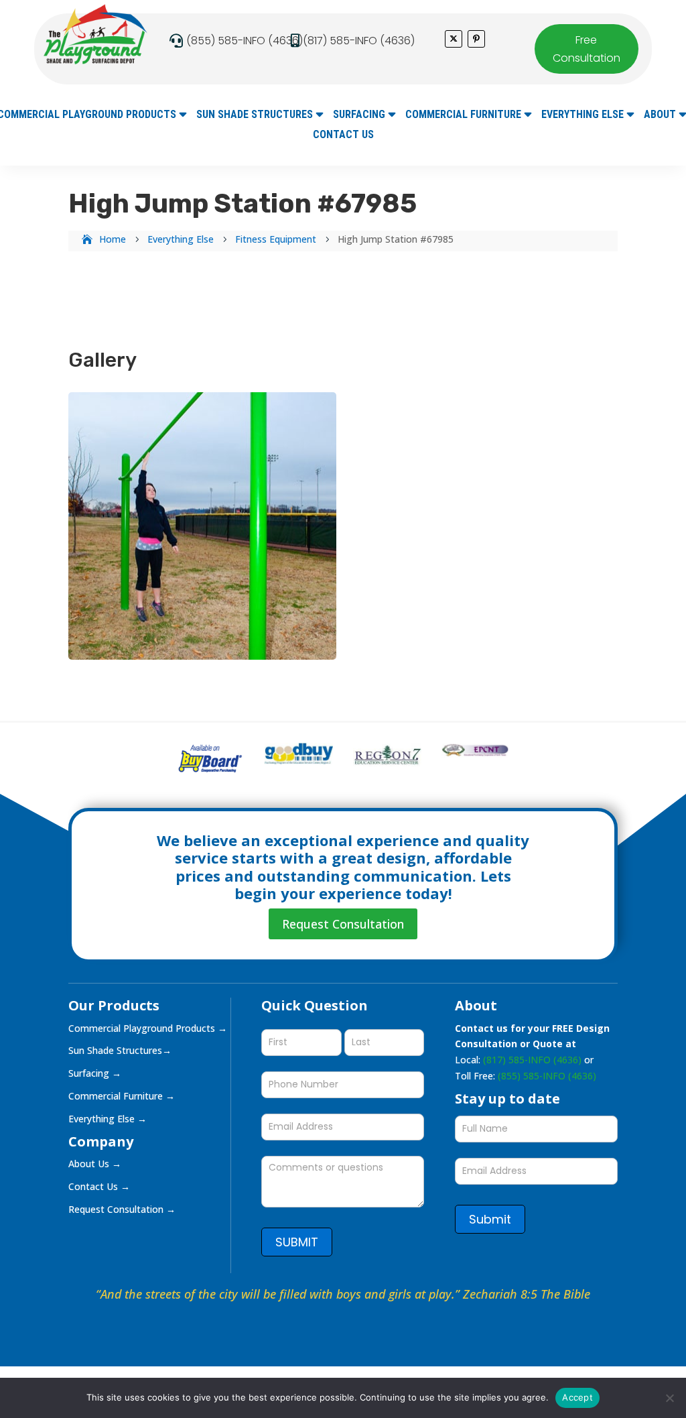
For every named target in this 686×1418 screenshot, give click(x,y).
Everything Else (582, 115)
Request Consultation (343, 924)
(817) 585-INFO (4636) (359, 40)
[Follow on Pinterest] (476, 39)
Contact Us (343, 135)
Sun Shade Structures (254, 115)
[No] (669, 1398)
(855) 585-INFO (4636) (244, 40)
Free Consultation (586, 49)
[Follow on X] (453, 39)
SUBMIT (296, 1242)
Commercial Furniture (463, 115)
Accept (577, 1397)
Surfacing (359, 115)
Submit (490, 1219)
